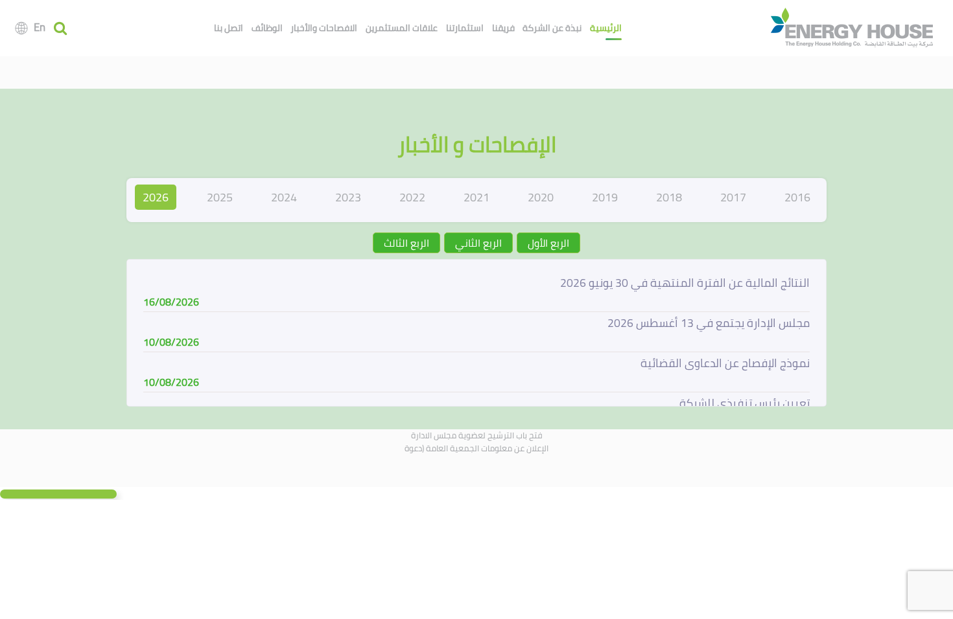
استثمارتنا (465, 27)
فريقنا (503, 27)
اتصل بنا (228, 27)
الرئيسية (606, 27)
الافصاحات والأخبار (323, 27)
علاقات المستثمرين (402, 27)
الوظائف (267, 27)
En (39, 27)
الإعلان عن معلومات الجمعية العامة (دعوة (476, 448)
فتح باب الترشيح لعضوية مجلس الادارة (477, 435)
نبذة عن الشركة (552, 27)
